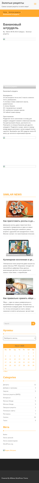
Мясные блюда (8, 404)
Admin (8, 32)
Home (5, 12)
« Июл (5, 371)
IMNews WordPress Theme (19, 478)
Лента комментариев (10, 441)
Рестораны (7, 414)
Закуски (5, 391)
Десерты (6, 384)
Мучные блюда (8, 401)
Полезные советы (9, 411)
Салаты (5, 417)
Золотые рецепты (13, 2)
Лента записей (8, 437)
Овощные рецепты (9, 407)
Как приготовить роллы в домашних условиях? (19, 221)
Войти (5, 434)
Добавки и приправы (10, 388)
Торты (5, 420)
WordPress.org (8, 444)
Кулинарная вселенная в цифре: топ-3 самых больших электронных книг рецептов (19, 259)
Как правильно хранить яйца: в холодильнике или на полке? (19, 298)
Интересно (7, 397)
